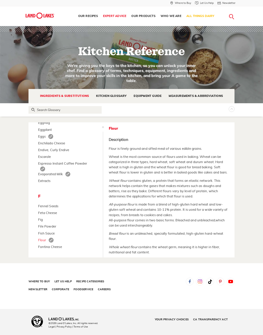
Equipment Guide (148, 96)
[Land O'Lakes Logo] (40, 16)
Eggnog (44, 122)
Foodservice (83, 289)
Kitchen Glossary (111, 96)
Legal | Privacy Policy (60, 327)
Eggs (42, 136)
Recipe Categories (90, 281)
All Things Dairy (200, 16)
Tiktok (210, 281)
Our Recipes (88, 16)
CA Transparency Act (210, 319)
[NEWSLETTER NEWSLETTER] (238, 8)
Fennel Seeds (48, 206)
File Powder (47, 226)
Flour (42, 240)
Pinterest (220, 281)
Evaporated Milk (50, 174)
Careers (104, 289)
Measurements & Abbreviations (196, 96)
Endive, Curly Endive (53, 150)
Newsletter (37, 289)
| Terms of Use (80, 327)
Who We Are (171, 16)
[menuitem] (88, 16)
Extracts (44, 181)
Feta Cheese (47, 213)
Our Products (143, 16)
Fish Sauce (46, 233)
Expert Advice (114, 16)
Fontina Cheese (50, 247)
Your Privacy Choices (172, 319)
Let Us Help (63, 281)
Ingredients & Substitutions (64, 96)
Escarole (44, 156)
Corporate (60, 289)
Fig (40, 219)
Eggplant (45, 129)
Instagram (200, 281)
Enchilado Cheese (51, 143)
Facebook (189, 281)
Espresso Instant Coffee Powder (62, 163)
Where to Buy (39, 281)
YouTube (231, 281)
